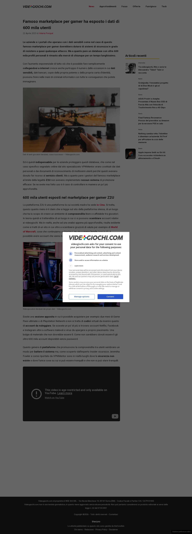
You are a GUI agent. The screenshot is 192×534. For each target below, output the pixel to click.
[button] (96, 266)
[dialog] (96, 267)
